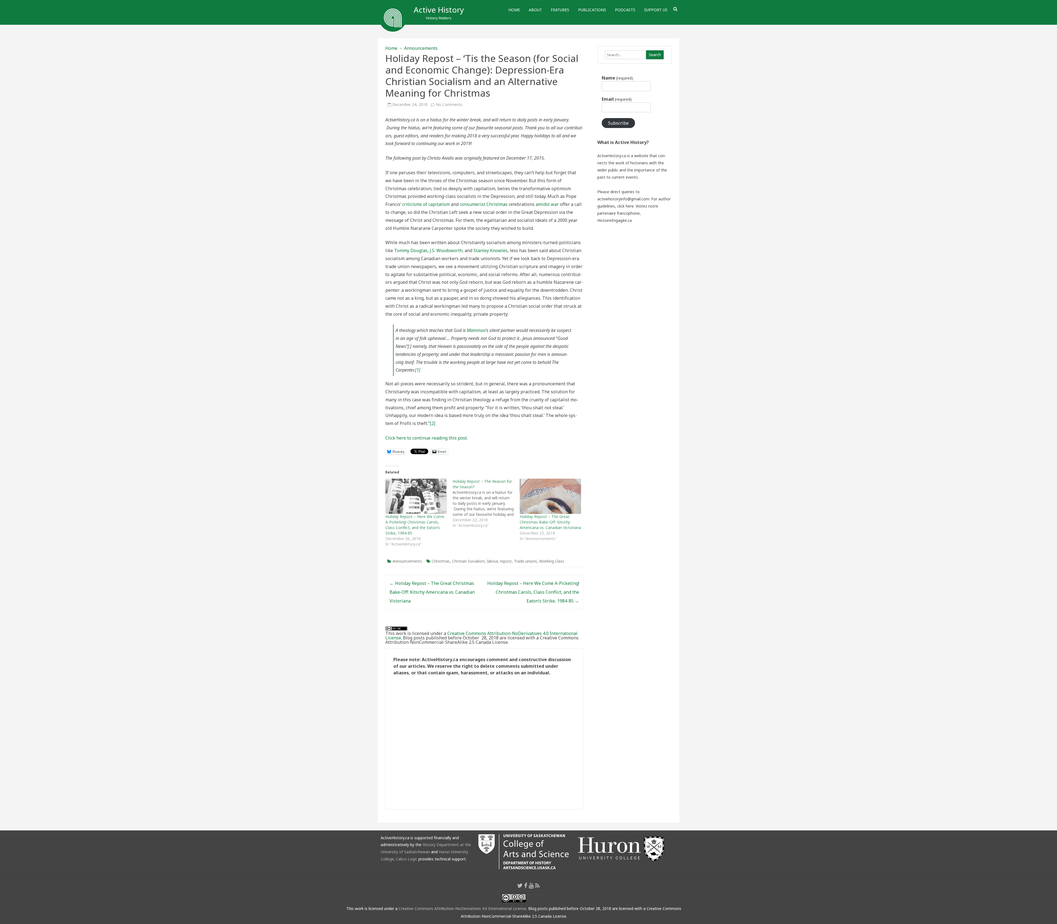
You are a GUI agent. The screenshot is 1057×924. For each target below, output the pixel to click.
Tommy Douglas (410, 250)
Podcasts (625, 9)
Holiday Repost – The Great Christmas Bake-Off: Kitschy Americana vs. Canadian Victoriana (550, 522)
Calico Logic (406, 859)
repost (506, 561)
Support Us (656, 9)
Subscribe (618, 123)
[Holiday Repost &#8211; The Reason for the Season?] (486, 503)
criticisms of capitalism (426, 204)
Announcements (421, 48)
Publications (592, 9)
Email (617, 99)
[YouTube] (531, 885)
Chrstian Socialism (468, 561)
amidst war (547, 204)
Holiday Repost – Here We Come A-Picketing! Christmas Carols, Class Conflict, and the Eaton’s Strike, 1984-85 (414, 525)
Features (560, 9)
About (535, 9)
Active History (439, 10)
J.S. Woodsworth (446, 250)
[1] (417, 370)
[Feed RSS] (537, 885)
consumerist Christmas (484, 204)
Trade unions (525, 561)
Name (617, 78)
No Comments (449, 104)
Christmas (441, 561)
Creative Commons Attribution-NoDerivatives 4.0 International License (481, 635)
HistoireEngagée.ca (614, 220)
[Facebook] (525, 885)
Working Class (551, 561)
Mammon (476, 330)
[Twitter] (520, 885)
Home (514, 9)
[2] (432, 423)
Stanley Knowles (490, 250)
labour (492, 561)
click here (625, 206)
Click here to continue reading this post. (426, 438)
